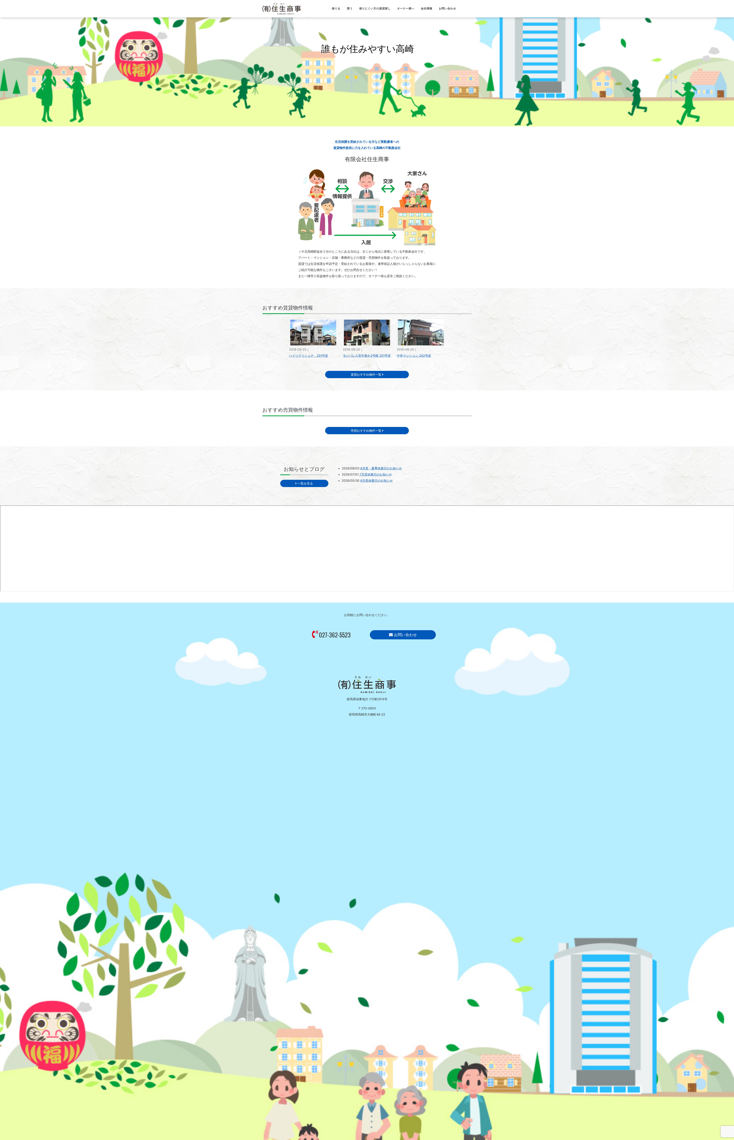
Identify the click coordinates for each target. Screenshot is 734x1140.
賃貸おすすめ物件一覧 (366, 374)
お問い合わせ (405, 634)
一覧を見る (305, 483)
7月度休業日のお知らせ (376, 474)
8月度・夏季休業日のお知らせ (381, 468)
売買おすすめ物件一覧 (366, 430)
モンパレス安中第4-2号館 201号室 (367, 355)
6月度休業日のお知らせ (376, 480)
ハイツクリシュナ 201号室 (308, 355)
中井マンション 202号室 (414, 355)
